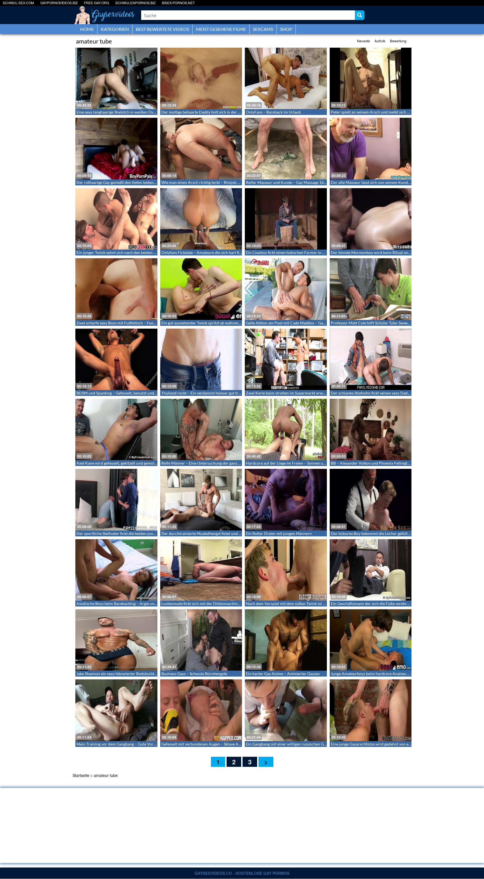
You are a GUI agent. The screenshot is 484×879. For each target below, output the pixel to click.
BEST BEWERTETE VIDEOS (162, 29)
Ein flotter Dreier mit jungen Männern (279, 533)
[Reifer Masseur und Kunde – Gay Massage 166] (286, 148)
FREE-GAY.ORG (96, 2)
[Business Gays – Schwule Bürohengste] (201, 640)
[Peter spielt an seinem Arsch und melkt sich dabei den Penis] (371, 78)
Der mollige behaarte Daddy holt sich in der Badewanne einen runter (220, 112)
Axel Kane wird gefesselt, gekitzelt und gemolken (118, 463)
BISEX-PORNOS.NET (178, 2)
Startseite (81, 775)
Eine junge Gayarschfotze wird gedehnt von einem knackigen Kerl (387, 744)
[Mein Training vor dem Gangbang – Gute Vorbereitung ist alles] (116, 710)
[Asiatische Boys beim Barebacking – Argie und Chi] (116, 570)
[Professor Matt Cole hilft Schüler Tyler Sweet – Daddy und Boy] (371, 289)
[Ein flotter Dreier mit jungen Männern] (286, 499)
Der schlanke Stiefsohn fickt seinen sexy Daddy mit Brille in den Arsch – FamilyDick (403, 393)
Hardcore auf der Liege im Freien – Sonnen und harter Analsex (300, 463)
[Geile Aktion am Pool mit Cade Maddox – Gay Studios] (286, 289)
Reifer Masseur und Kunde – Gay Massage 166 (286, 182)
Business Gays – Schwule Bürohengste (194, 673)
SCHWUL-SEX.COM (18, 2)
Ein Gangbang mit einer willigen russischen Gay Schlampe (295, 744)
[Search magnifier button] (359, 15)
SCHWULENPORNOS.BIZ (135, 2)
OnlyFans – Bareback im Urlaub (273, 112)
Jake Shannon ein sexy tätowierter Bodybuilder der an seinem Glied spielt (139, 673)
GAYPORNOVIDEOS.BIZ (59, 2)
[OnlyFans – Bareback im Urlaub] (286, 78)
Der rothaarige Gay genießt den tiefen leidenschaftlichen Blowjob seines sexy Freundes (151, 182)
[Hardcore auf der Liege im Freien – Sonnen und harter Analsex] (286, 429)
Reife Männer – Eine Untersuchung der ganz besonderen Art (213, 463)
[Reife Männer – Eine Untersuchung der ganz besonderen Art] (201, 429)
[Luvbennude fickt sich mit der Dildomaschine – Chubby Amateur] (201, 570)
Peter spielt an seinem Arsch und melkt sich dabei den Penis (382, 112)
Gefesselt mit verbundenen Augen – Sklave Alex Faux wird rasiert (217, 744)
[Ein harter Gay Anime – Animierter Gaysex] (286, 640)
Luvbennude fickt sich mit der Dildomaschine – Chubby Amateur (217, 603)
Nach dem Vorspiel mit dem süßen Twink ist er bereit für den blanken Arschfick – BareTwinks (326, 603)
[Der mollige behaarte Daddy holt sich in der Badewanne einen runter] (201, 78)
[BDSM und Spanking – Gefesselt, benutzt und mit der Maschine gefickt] (116, 359)
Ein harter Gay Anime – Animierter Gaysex (283, 673)
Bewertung (398, 40)
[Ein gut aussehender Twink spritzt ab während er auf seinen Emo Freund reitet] (201, 289)
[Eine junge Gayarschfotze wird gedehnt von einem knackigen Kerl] (371, 710)
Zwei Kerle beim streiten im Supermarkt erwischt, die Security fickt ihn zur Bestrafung (320, 393)
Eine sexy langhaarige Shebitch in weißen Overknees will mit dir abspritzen (141, 112)
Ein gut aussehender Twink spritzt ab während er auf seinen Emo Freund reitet (228, 322)
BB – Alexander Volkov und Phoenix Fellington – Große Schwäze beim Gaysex (398, 463)
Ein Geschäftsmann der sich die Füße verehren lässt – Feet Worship (389, 603)
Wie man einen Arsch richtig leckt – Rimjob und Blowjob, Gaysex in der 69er (227, 182)
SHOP (286, 29)
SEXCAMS (263, 29)
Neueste (363, 40)
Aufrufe (379, 40)
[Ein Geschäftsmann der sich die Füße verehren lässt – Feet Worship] (371, 570)
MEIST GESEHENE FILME (221, 29)
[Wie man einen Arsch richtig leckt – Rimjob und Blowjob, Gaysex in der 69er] (201, 148)
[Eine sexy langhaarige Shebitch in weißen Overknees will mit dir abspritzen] (116, 78)
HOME (87, 29)
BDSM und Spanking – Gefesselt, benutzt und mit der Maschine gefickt (136, 393)
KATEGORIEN (115, 29)
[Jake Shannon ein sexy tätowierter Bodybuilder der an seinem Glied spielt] (116, 640)
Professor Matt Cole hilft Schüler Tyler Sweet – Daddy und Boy (385, 322)
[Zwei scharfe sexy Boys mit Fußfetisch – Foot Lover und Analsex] (116, 289)
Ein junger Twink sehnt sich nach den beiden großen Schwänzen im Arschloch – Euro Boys (154, 252)
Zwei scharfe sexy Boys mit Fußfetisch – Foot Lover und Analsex (132, 322)
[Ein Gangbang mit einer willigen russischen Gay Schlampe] (286, 710)
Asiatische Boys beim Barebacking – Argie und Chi (120, 603)
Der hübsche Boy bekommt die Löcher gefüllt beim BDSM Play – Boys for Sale (398, 533)
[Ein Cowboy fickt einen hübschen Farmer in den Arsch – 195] (286, 219)
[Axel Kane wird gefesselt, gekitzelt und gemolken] (116, 429)
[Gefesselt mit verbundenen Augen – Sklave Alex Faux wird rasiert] (201, 710)
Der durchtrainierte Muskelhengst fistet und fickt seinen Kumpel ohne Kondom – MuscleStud (242, 533)
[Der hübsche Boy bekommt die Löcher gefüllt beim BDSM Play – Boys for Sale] (371, 499)
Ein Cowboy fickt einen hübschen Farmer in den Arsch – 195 (298, 252)
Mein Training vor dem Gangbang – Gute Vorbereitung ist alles (130, 744)
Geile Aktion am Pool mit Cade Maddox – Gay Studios (292, 322)
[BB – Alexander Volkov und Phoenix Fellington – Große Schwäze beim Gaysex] (371, 429)
